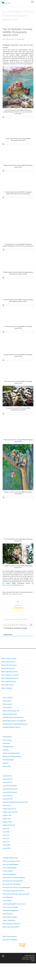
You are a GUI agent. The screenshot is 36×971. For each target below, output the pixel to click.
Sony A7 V (6, 835)
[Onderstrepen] (8, 625)
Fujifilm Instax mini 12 (9, 809)
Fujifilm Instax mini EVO (10, 812)
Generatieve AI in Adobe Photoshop (14, 877)
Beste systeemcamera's (8, 681)
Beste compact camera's (8, 658)
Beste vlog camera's (7, 685)
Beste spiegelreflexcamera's (10, 678)
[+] (25, 624)
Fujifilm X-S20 (7, 815)
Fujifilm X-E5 (7, 818)
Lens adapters (7, 900)
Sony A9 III (6, 832)
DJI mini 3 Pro (7, 805)
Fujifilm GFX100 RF (9, 825)
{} (23, 624)
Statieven (5, 763)
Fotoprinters (6, 743)
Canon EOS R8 (7, 795)
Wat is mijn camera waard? (11, 927)
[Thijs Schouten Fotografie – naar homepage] (6, 3)
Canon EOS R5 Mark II (10, 785)
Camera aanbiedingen (10, 867)
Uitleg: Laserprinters (9, 920)
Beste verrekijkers (6, 688)
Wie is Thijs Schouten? (10, 936)
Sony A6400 (6, 845)
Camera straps (7, 740)
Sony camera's (7, 707)
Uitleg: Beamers (8, 914)
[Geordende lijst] (13, 625)
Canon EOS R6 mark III (10, 789)
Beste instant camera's (8, 662)
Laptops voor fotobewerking (11, 753)
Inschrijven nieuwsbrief (10, 939)
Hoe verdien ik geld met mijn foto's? (14, 890)
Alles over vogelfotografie (10, 864)
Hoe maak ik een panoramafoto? (13, 881)
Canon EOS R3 (7, 779)
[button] (18, 944)
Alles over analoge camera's (11, 861)
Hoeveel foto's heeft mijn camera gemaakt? (16, 894)
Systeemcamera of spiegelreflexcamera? (15, 724)
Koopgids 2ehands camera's (11, 727)
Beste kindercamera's (8, 668)
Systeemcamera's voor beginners (13, 717)
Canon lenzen (7, 701)
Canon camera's (8, 697)
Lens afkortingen (8, 897)
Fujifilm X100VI (7, 822)
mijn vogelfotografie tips (15, 594)
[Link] (21, 625)
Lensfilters (6, 750)
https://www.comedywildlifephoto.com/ (13, 585)
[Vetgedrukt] (4, 625)
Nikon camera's (7, 704)
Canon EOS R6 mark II (10, 792)
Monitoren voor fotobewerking (12, 756)
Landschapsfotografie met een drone (14, 904)
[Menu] (32, 1)
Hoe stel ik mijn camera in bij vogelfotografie (16, 887)
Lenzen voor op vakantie (10, 907)
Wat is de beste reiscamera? (11, 923)
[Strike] (11, 625)
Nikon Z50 (6, 828)
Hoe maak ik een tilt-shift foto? (12, 884)
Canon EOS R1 (7, 776)
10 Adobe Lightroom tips (10, 858)
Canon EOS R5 (7, 782)
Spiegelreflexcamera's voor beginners (14, 720)
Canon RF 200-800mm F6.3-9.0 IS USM (15, 802)
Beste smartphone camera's (10, 675)
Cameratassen (7, 736)
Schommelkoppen (8, 760)
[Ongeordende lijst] (15, 625)
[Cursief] (6, 625)
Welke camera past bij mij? (11, 711)
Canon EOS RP (7, 799)
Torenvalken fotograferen (10, 910)
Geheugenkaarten (8, 746)
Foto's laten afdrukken (9, 874)
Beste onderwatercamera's (9, 671)
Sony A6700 (6, 848)
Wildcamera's (7, 766)
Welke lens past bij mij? (10, 714)
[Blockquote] (17, 625)
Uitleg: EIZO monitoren (10, 917)
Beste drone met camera (8, 665)
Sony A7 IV (6, 838)
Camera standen (8, 871)
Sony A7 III (6, 842)
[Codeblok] (19, 625)
